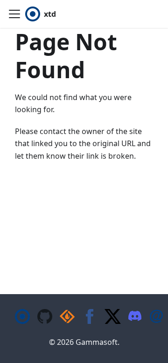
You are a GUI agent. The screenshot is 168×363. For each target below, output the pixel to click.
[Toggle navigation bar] (14, 14)
